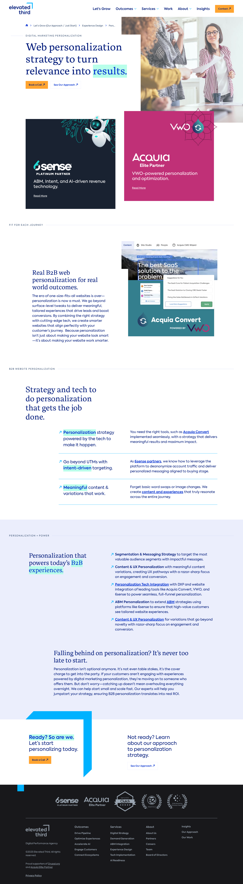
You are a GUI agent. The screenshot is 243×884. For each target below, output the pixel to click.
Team (149, 849)
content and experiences (162, 491)
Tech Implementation (122, 855)
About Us (151, 833)
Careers (150, 844)
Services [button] (148, 8)
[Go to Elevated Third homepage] (48, 8)
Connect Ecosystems (87, 855)
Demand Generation (122, 838)
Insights (203, 8)
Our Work (187, 837)
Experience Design (92, 25)
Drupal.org (54, 863)
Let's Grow (101, 8)
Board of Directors (156, 855)
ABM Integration (119, 844)
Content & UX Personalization (139, 619)
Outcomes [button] (124, 8)
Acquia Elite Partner (42, 867)
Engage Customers (86, 849)
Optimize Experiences (87, 838)
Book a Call (35, 85)
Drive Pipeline (83, 833)
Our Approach (190, 832)
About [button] (183, 8)
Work (168, 8)
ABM (171, 601)
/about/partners (121, 801)
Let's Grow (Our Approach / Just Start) (55, 25)
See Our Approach (64, 85)
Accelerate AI (82, 844)
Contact (223, 9)
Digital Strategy (119, 833)
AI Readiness (117, 860)
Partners (151, 838)
